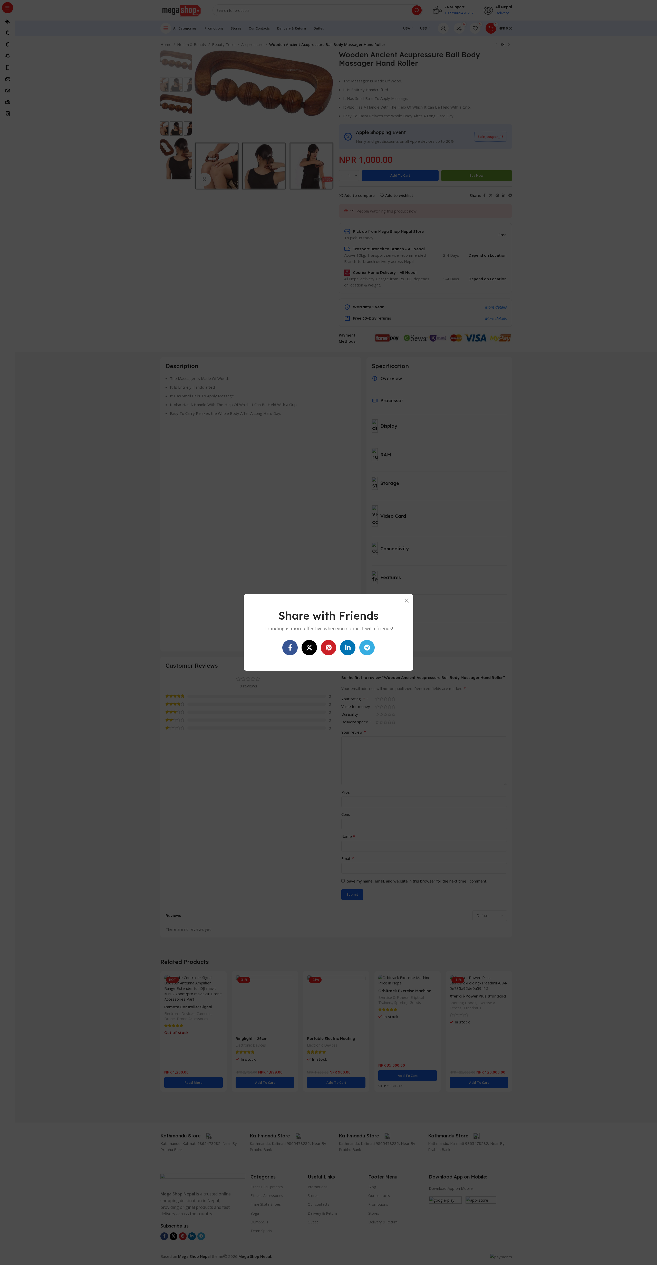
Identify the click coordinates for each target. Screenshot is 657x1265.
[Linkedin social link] (347, 648)
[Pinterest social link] (328, 648)
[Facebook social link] (290, 648)
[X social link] (309, 648)
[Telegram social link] (367, 648)
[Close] (406, 600)
